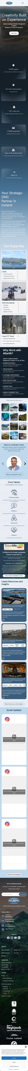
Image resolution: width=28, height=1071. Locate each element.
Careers (3, 956)
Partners (16, 953)
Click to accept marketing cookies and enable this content (14, 739)
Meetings (5, 305)
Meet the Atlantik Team (14, 474)
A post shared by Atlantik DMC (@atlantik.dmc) (14, 743)
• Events (4, 993)
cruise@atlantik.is (9, 921)
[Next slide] (25, 464)
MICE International (8, 303)
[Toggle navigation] (22, 3)
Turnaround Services (8, 276)
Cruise (4, 272)
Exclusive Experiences (9, 338)
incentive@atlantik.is (10, 926)
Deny (14, 1062)
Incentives (6, 307)
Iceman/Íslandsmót (6, 962)
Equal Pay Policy (5, 969)
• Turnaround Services (8, 981)
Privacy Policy (16, 1069)
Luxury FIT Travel (8, 336)
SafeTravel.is (4, 965)
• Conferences (6, 991)
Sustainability (4, 967)
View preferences (14, 1066)
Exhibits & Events (7, 311)
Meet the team (5, 953)
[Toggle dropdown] (11, 950)
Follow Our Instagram (14, 874)
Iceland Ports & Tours (9, 278)
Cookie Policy (11, 1069)
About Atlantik (5, 950)
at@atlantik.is (8, 916)
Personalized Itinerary (9, 343)
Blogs (15, 950)
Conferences (6, 309)
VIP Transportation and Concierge (11, 341)
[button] (26, 1046)
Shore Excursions (7, 274)
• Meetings (5, 986)
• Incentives (5, 989)
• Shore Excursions (7, 978)
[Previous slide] (3, 464)
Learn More (14, 33)
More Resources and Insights (14, 704)
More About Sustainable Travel (14, 575)
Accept (14, 1058)
